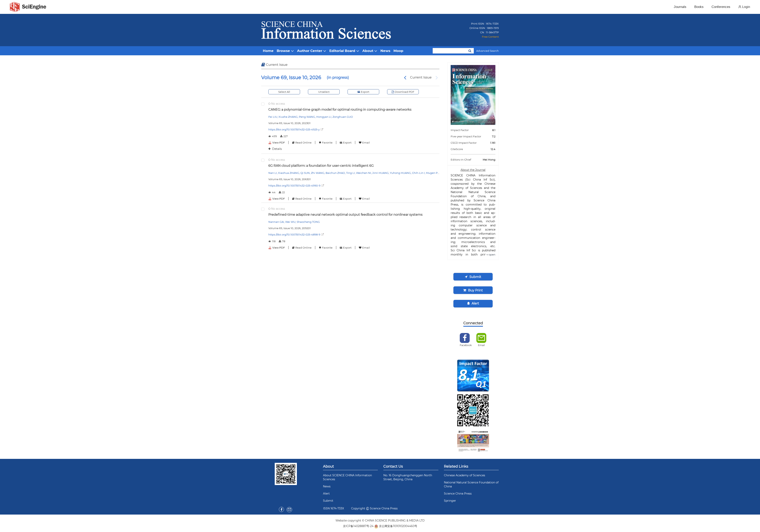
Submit (328, 500)
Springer (450, 500)
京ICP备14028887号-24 (358, 526)
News (327, 486)
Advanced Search (487, 50)
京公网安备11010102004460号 (398, 526)
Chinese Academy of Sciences (464, 475)
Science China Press (458, 493)
